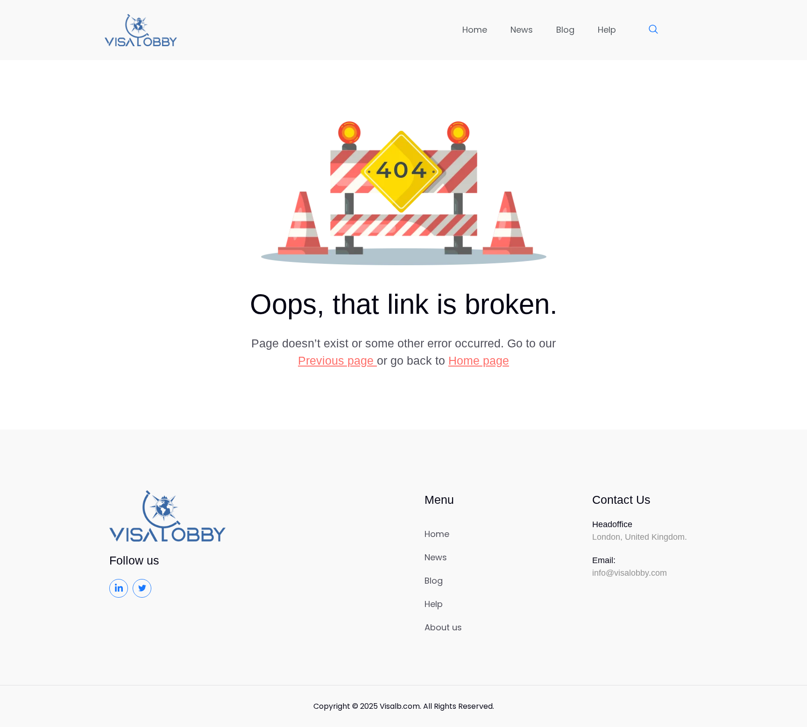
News (521, 29)
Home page (478, 360)
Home (474, 29)
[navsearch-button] (648, 30)
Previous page (337, 360)
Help (607, 29)
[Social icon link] (118, 588)
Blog (565, 29)
